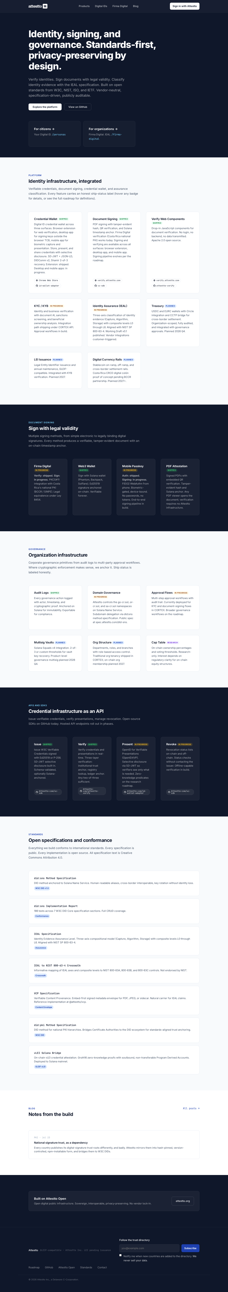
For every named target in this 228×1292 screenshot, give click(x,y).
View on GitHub (77, 106)
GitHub (49, 1267)
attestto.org (183, 1201)
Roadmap (34, 1267)
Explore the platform (45, 106)
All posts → (191, 1108)
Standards (86, 1267)
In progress (56, 306)
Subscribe (190, 1248)
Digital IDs (101, 6)
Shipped (63, 219)
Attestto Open (66, 1267)
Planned (170, 306)
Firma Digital (120, 6)
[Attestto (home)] (38, 6)
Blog (135, 6)
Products (84, 6)
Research (172, 642)
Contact (102, 1267)
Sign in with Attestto (185, 6)
